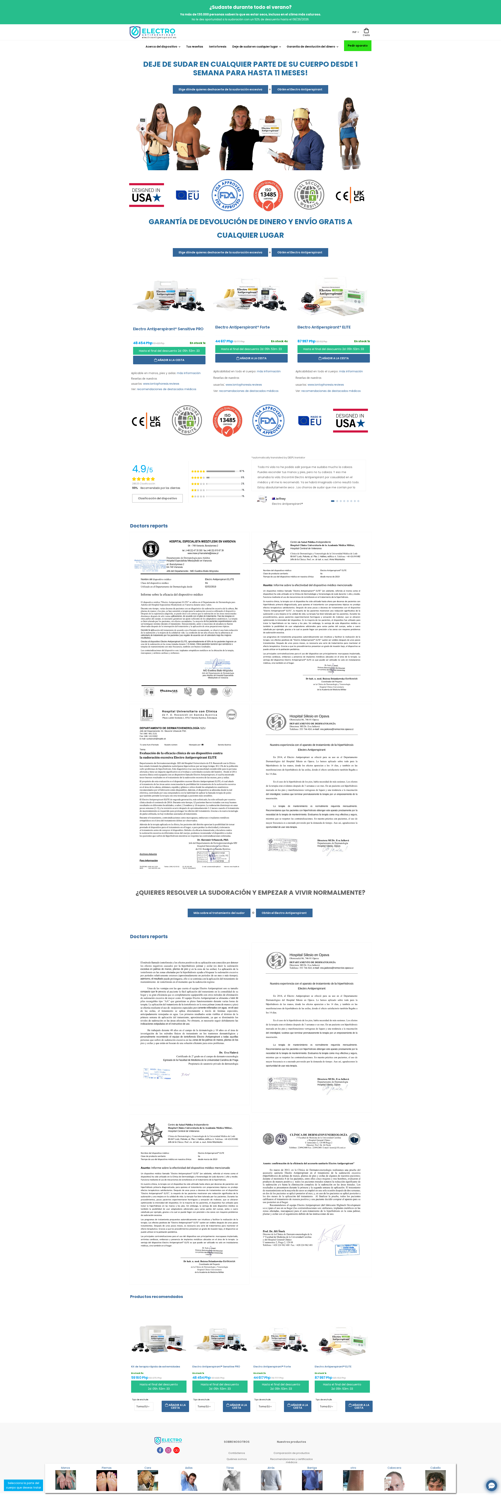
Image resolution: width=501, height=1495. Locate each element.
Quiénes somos (237, 1459)
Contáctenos (236, 1453)
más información (189, 373)
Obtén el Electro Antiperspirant (299, 89)
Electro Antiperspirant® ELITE (333, 1366)
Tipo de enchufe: (140, 1399)
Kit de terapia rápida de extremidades (155, 1366)
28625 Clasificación (143, 483)
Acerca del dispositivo (161, 47)
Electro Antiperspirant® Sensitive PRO (216, 1366)
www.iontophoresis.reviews (161, 384)
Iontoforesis (218, 47)
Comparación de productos (292, 1453)
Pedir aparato (358, 46)
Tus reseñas (194, 47)
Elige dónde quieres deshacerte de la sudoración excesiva (220, 89)
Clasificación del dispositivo (157, 498)
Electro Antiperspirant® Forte (272, 1366)
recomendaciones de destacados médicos (166, 389)
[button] (332, 501)
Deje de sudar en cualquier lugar (255, 47)
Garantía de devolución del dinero (311, 47)
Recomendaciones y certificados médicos (291, 1460)
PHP (354, 32)
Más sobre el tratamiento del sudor (219, 913)
